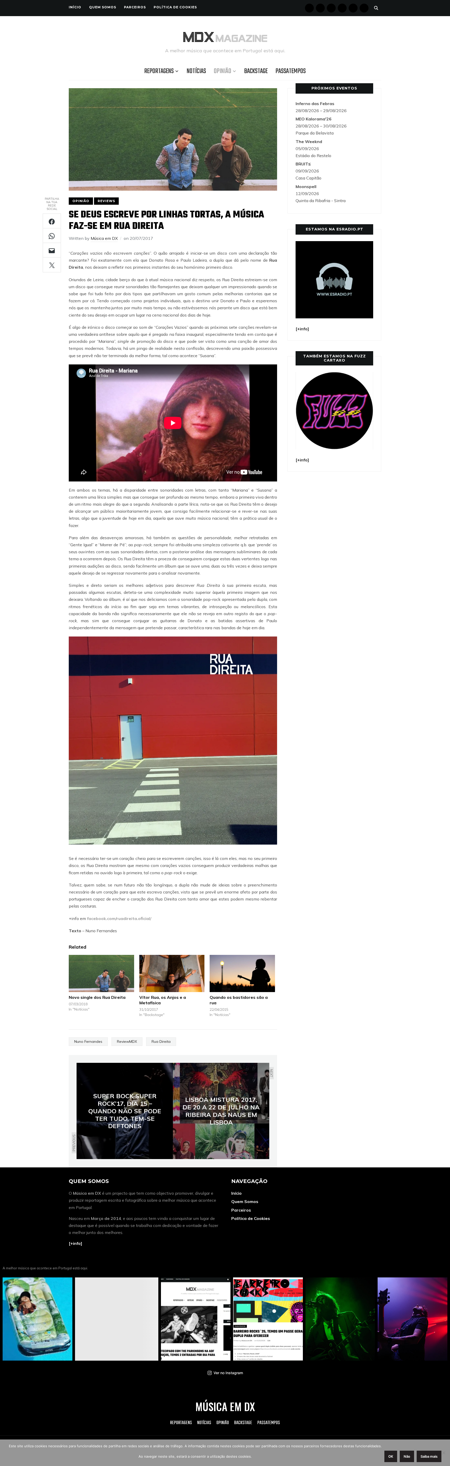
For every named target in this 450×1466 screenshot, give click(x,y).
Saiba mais (429, 1456)
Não (407, 1456)
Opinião (222, 71)
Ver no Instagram (228, 1373)
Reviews (106, 201)
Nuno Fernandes (88, 1041)
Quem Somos (102, 7)
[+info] (75, 1243)
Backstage (256, 71)
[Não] (443, 1452)
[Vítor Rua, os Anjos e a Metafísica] (172, 973)
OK (390, 1456)
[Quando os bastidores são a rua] (242, 973)
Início (75, 7)
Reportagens (159, 71)
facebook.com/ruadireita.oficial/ (119, 918)
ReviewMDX (127, 1041)
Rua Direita (161, 1041)
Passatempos (291, 71)
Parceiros (135, 7)
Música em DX (104, 238)
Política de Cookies (175, 7)
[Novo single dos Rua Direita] (101, 973)
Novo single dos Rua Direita (97, 997)
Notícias (196, 71)
